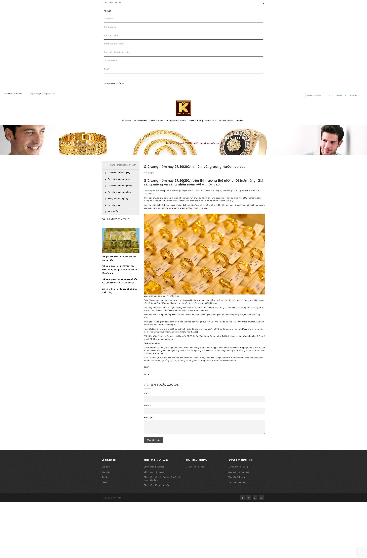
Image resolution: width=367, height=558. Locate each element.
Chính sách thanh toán (154, 467)
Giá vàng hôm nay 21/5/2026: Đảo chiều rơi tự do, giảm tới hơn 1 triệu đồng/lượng (119, 269)
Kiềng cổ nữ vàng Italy (118, 198)
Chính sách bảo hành (237, 482)
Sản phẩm (106, 472)
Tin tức (107, 69)
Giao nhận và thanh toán (239, 472)
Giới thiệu (106, 467)
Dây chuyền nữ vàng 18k (119, 179)
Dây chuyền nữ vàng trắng (120, 185)
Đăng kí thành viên (236, 477)
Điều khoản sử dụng (195, 467)
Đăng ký (339, 95)
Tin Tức (159, 143)
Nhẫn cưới (108, 18)
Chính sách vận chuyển (154, 472)
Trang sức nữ (110, 27)
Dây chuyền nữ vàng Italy (119, 192)
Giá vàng (148, 190)
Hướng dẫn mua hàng (238, 467)
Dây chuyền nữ (115, 205)
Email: (147, 405)
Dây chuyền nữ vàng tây (119, 173)
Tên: (146, 393)
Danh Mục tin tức (115, 219)
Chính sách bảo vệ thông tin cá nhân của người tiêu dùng (162, 478)
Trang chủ (148, 143)
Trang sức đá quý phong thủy (117, 52)
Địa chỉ (105, 482)
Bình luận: (149, 417)
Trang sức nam (111, 35)
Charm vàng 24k (111, 61)
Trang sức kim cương (113, 44)
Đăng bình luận (154, 440)
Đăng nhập (353, 95)
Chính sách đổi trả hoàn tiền (156, 485)
